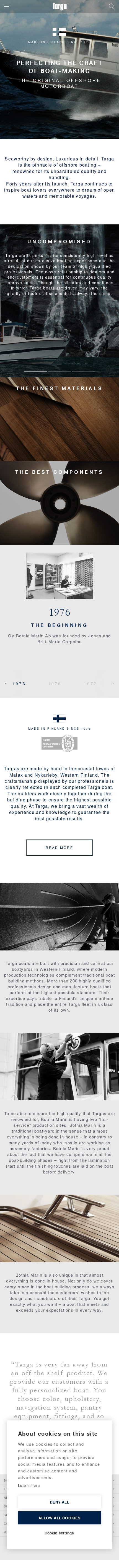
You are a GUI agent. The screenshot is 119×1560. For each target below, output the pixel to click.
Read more (59, 847)
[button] (6, 7)
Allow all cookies (59, 1518)
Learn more (29, 1485)
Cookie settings (59, 1533)
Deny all (59, 1502)
